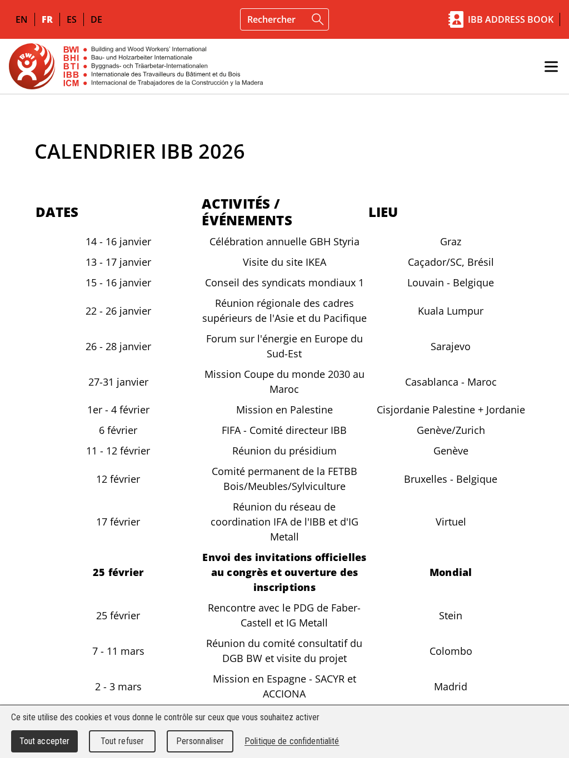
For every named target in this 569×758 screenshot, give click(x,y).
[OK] (318, 19)
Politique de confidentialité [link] (292, 741)
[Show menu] (551, 66)
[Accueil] (136, 66)
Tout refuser (122, 741)
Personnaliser (200, 741)
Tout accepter (44, 741)
